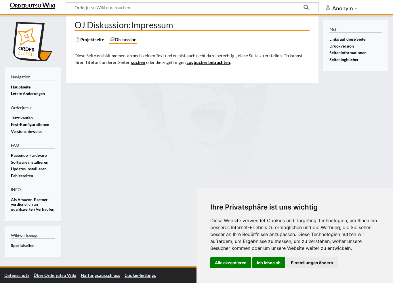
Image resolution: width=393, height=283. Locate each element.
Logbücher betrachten (208, 62)
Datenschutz (16, 275)
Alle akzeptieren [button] (231, 262)
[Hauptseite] (32, 40)
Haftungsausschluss (100, 275)
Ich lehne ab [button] (269, 262)
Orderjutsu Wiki (32, 4)
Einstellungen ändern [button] (312, 262)
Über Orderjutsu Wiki (55, 275)
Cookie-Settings (140, 275)
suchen (138, 62)
